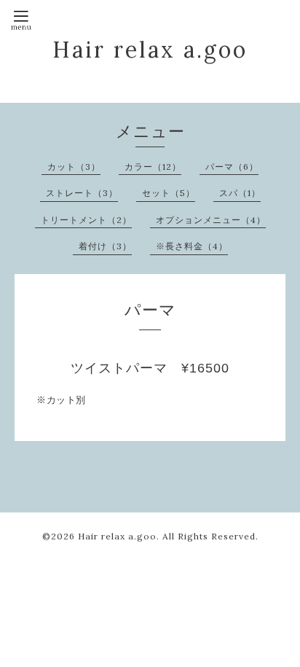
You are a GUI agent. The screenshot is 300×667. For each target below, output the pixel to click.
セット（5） (168, 192)
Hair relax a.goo (150, 49)
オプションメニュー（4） (211, 219)
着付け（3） (105, 246)
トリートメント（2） (86, 219)
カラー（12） (153, 166)
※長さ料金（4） (192, 246)
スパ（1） (240, 192)
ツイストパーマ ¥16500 (150, 368)
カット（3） (73, 166)
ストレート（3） (82, 192)
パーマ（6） (231, 166)
